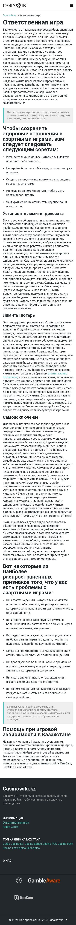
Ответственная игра (16, 822)
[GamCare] (23, 899)
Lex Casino (19, 848)
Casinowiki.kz (9, 15)
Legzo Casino (42, 843)
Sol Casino (26, 843)
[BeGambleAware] (44, 881)
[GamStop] (50, 899)
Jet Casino (33, 848)
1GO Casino (59, 843)
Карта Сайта (10, 827)
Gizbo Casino (11, 843)
